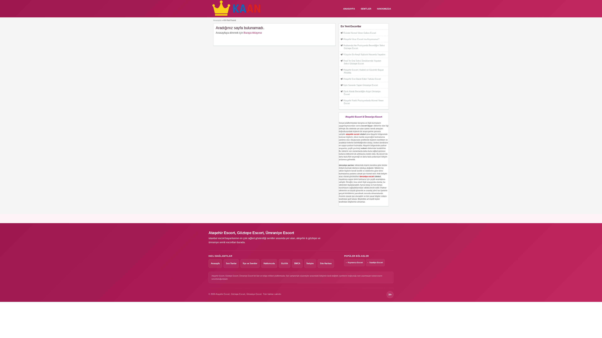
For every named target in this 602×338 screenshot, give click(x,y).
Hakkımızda (384, 9)
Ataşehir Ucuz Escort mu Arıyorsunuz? (361, 39)
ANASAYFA (349, 9)
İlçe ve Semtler (250, 263)
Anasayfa (217, 20)
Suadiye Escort (376, 262)
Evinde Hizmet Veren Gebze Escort (360, 33)
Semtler (366, 9)
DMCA (297, 263)
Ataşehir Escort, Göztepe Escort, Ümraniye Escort (251, 233)
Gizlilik (284, 263)
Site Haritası (326, 263)
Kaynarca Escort (355, 262)
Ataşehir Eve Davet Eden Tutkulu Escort (362, 79)
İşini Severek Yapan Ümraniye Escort (361, 85)
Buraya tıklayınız (253, 32)
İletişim (310, 263)
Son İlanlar (231, 263)
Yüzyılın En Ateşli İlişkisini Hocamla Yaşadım (364, 54)
